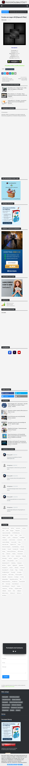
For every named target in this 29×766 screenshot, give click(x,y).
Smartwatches (22, 581)
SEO (21, 579)
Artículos (24, 528)
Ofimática (16, 567)
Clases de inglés (5, 535)
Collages (4, 537)
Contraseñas (4, 539)
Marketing (13, 563)
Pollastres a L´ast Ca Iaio (16, 707)
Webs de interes (5, 593)
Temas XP (13, 586)
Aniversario (18, 528)
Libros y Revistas (10, 560)
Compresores (15, 537)
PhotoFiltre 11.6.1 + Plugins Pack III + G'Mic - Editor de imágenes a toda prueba (17, 88)
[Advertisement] (14, 163)
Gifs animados (20, 551)
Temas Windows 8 (5, 586)
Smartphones (14, 581)
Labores (21, 558)
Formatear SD (15, 549)
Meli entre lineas (6, 705)
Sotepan (18, 710)
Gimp (3, 553)
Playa (16, 569)
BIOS (7, 530)
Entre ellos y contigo (14, 697)
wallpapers (19, 590)
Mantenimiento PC (6, 563)
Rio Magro (16, 576)
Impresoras (18, 556)
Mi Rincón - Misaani (16, 705)
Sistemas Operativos (6, 581)
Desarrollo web (5, 544)
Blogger (12, 530)
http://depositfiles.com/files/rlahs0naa (14, 65)
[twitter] (21, 393)
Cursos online (13, 542)
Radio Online (11, 574)
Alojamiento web (5, 528)
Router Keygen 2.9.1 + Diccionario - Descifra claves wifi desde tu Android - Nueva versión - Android (17, 405)
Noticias (11, 567)
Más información (12, 764)
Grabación (8, 553)
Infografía (24, 556)
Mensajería (19, 563)
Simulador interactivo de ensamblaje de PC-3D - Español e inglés (17, 423)
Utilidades (4, 590)
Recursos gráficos (18, 574)
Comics (9, 537)
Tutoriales (11, 588)
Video (14, 590)
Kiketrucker (4, 19)
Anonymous (10, 465)
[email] (21, 396)
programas (4, 574)
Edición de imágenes (8, 14)
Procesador (19, 572)
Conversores (19, 539)
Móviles (9, 565)
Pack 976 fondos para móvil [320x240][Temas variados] (16, 417)
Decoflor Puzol (6, 707)
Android (12, 528)
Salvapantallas (5, 579)
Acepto (20, 764)
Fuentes (3, 551)
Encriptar (4, 549)
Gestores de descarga (11, 551)
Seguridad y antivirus (14, 579)
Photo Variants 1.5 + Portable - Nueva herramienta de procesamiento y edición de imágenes (17, 95)
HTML (8, 556)
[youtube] (7, 396)
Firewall (9, 549)
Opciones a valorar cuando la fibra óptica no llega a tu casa (18, 411)
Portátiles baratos (5, 572)
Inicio (2, 14)
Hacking (13, 553)
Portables (21, 569)
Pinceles (11, 569)
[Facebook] (10, 354)
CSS (25, 539)
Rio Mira (22, 576)
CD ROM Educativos (16, 532)
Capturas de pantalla (6, 532)
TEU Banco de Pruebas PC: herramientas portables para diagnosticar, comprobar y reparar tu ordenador (17, 443)
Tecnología (8, 583)
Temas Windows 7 (15, 583)
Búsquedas (17, 530)
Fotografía (22, 549)
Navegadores (5, 567)
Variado (9, 590)
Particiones (22, 567)
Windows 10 (12, 593)
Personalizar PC (5, 569)
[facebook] (7, 393)
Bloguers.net (5, 710)
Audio (3, 530)
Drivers (19, 544)
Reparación (10, 576)
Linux (17, 560)
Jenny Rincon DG (6, 699)
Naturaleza (21, 565)
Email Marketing (15, 546)
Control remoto (12, 539)
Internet (10, 558)
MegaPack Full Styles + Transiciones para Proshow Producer (17, 429)
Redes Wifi (4, 576)
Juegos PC (16, 558)
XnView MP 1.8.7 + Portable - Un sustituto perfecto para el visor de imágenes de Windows (17, 102)
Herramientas (20, 553)
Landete (3, 560)
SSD (3, 583)
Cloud (20, 535)
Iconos (12, 556)
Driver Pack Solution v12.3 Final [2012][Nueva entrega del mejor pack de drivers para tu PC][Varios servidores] (17, 436)
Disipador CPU (13, 544)
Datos (19, 542)
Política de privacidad (9, 686)
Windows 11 (19, 593)
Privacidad (13, 572)
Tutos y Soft (10, 454)
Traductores (4, 588)
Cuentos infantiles (5, 542)
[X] (14, 354)
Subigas (12, 710)
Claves (11, 535)
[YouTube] (19, 354)
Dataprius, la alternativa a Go (16, 11)
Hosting (3, 556)
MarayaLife (5, 702)
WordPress (4, 595)
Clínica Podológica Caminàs (16, 702)
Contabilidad (22, 537)
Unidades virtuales (18, 588)
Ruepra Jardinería (16, 699)
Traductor (19, 586)
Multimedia (15, 565)
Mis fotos (4, 565)
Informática (4, 558)
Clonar (16, 535)
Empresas (22, 546)
